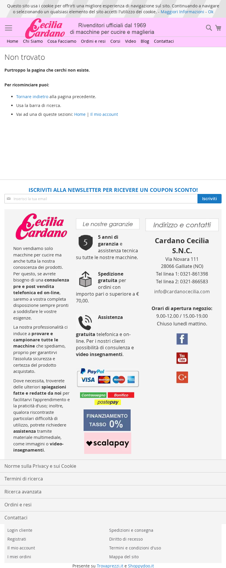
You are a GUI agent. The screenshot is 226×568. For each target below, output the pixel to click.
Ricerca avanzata (22, 491)
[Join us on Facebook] (182, 339)
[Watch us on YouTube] (182, 358)
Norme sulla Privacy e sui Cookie (40, 466)
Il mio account (104, 114)
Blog (145, 41)
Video (130, 41)
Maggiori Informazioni (182, 11)
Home (12, 41)
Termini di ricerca (23, 478)
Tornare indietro (32, 96)
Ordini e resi (93, 41)
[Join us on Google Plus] (182, 378)
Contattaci (164, 41)
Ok (210, 11)
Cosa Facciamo (61, 41)
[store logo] (80, 28)
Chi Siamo (33, 41)
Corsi (115, 41)
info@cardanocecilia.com (182, 291)
